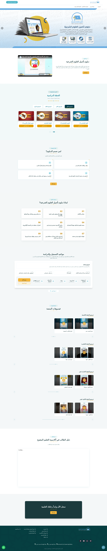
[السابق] (57, 132)
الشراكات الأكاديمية (85, 6)
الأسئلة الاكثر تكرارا (78, 6)
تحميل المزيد (53, 290)
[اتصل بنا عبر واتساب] (3, 547)
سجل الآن (86, 72)
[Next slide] (105, 28)
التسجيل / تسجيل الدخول (12, 2)
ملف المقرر (80, 125)
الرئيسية (99, 6)
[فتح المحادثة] (103, 547)
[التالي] (50, 132)
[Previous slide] (2, 28)
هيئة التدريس (92, 6)
